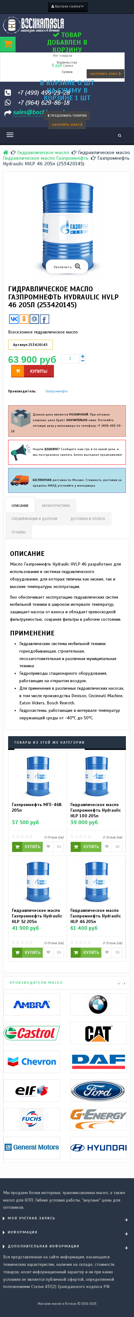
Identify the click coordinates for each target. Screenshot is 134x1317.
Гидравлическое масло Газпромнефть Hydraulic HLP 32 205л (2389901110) (37, 916)
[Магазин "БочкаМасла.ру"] (33, 25)
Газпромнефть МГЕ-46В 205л (37, 807)
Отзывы (19, 532)
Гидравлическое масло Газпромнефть (46, 158)
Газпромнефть (56, 391)
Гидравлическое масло (43, 152)
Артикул (20, 345)
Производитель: (22, 391)
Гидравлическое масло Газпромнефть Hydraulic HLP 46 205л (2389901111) (95, 916)
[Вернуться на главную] (5, 152)
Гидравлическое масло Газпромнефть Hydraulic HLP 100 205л (95, 810)
